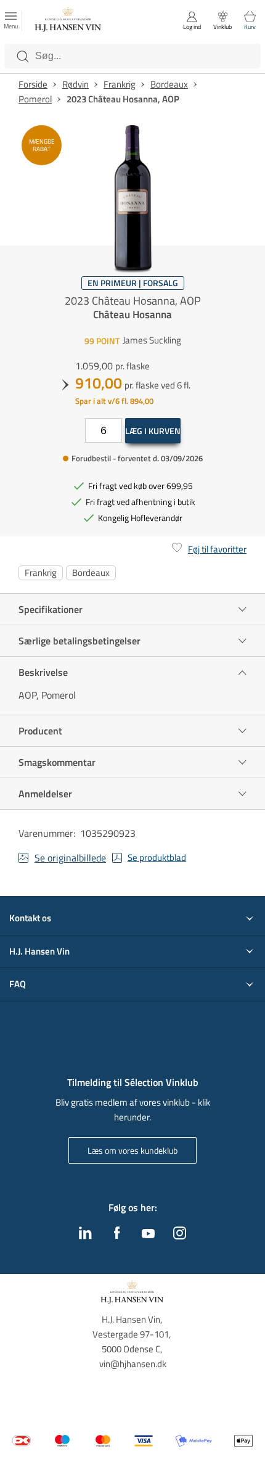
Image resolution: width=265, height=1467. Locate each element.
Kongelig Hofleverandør (140, 517)
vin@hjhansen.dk (132, 1364)
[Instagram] (179, 1235)
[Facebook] (117, 1235)
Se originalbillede (70, 857)
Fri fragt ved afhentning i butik (140, 501)
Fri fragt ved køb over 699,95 (140, 485)
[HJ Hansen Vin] (68, 21)
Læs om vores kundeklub (132, 1150)
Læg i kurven (153, 430)
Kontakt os (30, 918)
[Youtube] (148, 1234)
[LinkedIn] (85, 1235)
